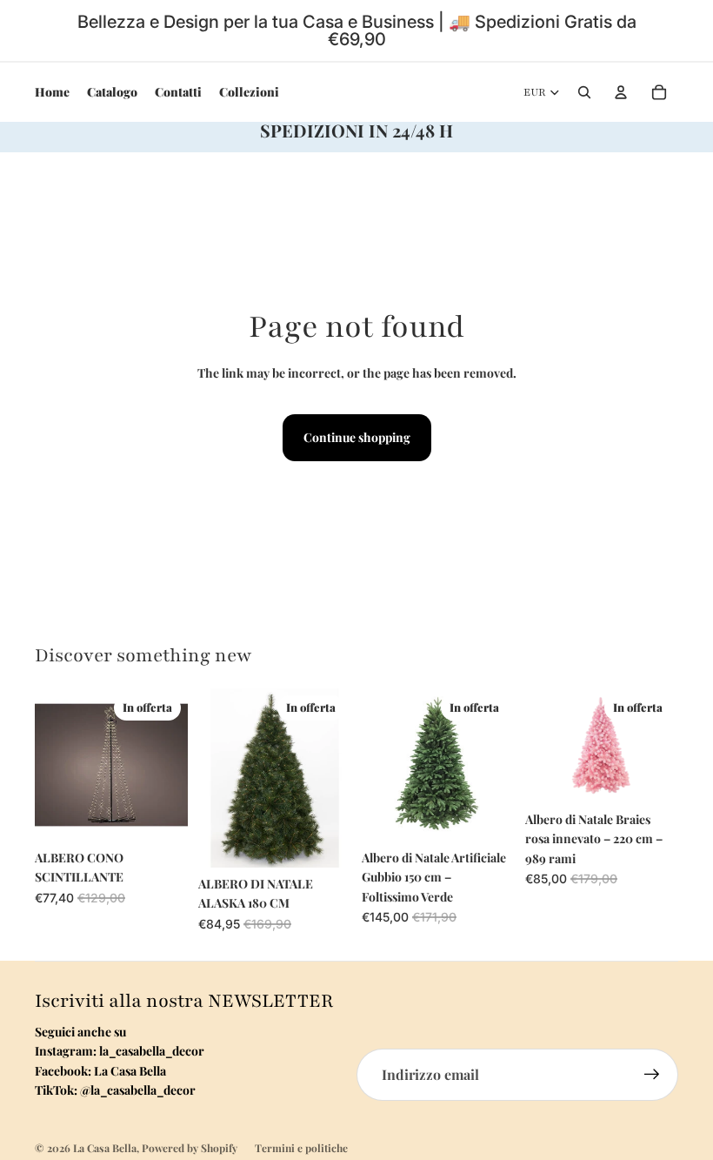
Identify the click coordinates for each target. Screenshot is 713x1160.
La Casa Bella (105, 1148)
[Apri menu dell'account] (621, 92)
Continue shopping (356, 437)
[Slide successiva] (501, 765)
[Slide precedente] (375, 765)
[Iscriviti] (652, 1074)
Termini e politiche (301, 1148)
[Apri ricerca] (584, 92)
